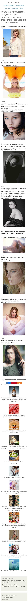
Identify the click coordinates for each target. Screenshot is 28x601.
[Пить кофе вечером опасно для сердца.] (14, 475)
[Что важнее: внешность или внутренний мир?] (14, 539)
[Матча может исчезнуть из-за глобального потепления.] (14, 460)
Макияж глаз (14, 2)
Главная (6, 5)
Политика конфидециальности (7, 597)
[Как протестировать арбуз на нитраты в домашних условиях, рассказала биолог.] (14, 413)
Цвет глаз (7, 8)
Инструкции (15, 8)
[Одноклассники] (19, 383)
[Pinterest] (14, 383)
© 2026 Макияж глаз (5, 593)
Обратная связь (5, 599)
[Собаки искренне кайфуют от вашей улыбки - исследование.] (14, 429)
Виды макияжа (20, 5)
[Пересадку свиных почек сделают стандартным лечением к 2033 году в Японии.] (14, 489)
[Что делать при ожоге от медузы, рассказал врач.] (14, 569)
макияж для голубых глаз (18, 379)
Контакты (3, 595)
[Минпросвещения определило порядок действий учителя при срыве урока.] (14, 553)
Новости (11, 5)
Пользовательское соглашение (11, 595)
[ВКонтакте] (8, 383)
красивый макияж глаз (9, 379)
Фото (21, 8)
